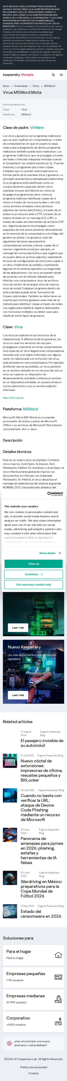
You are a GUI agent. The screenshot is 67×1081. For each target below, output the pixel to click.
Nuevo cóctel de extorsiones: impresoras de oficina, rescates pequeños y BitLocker (42, 770)
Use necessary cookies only (33, 584)
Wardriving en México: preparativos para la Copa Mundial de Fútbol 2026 (41, 888)
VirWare (37, 127)
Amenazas (21, 86)
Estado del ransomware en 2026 (41, 914)
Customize (31, 574)
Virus (36, 86)
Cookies (33, 1073)
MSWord (49, 86)
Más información (13, 397)
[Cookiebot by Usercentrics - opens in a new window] (48, 494)
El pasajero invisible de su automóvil (42, 743)
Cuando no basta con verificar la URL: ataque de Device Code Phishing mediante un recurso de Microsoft (41, 807)
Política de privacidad (33, 1067)
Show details (47, 553)
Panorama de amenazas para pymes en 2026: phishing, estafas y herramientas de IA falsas (42, 850)
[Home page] (18, 75)
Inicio (6, 86)
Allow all (33, 563)
